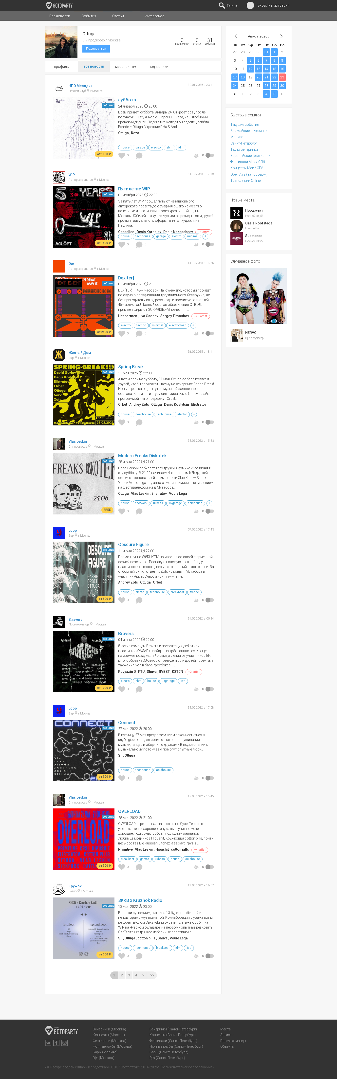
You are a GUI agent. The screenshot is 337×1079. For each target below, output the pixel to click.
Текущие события (244, 125)
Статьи (118, 16)
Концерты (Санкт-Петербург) (173, 1035)
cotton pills (180, 849)
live (183, 681)
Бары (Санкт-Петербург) (169, 1052)
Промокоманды (233, 1041)
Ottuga (123, 133)
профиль (61, 67)
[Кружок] (59, 893)
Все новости (59, 16)
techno (141, 325)
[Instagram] (64, 1043)
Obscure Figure (133, 544)
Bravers (126, 633)
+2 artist (194, 672)
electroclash (177, 325)
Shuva (152, 672)
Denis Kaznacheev (178, 232)
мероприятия (126, 67)
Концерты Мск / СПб (246, 168)
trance (194, 592)
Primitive (125, 849)
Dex (72, 264)
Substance (253, 236)
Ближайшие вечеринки (248, 131)
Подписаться (96, 48)
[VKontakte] (48, 1043)
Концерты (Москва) (109, 1035)
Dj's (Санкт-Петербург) (167, 1058)
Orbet (122, 404)
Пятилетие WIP (134, 188)
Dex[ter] (126, 277)
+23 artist (200, 316)
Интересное (154, 16)
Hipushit (162, 849)
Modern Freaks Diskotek (142, 455)
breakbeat (177, 592)
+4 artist (200, 849)
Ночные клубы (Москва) (112, 1046)
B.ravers (75, 619)
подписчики (158, 67)
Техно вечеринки (244, 149)
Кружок (75, 886)
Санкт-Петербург (243, 143)
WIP (72, 175)
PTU (141, 672)
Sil (120, 755)
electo (139, 592)
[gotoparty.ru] (59, 5)
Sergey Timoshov (174, 316)
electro (176, 236)
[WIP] (59, 181)
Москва (236, 137)
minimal (192, 236)
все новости (93, 66)
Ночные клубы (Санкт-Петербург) (176, 1046)
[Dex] (59, 270)
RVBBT (164, 672)
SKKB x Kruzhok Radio (140, 900)
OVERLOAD (129, 811)
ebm (169, 147)
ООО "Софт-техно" (125, 1067)
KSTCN (177, 672)
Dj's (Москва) (103, 1058)
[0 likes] (122, 155)
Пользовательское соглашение (186, 1067)
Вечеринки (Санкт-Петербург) (173, 1029)
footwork (141, 503)
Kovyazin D (127, 672)
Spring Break (131, 366)
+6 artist (203, 232)
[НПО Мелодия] (59, 92)
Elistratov (198, 404)
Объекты (227, 1046)
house (125, 147)
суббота (127, 99)
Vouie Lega (178, 493)
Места (225, 1029)
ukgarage (175, 503)
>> (152, 975)
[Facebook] (56, 1043)
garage (140, 147)
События (89, 16)
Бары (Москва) (105, 1052)
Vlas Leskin (78, 441)
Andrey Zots (139, 404)
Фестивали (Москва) (109, 1041)
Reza (135, 133)
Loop (73, 530)
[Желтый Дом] (59, 359)
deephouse (143, 414)
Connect (126, 722)
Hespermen (127, 316)
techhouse (142, 236)
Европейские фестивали (250, 156)
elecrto (156, 147)
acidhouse (195, 503)
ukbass (158, 503)
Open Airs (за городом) (248, 174)
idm (181, 147)
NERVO (251, 333)
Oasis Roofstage (258, 223)
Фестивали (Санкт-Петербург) (173, 1041)
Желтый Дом (80, 352)
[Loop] (59, 537)
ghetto (144, 859)
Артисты (227, 1035)
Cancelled (126, 232)
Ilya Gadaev (148, 316)
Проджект (254, 210)
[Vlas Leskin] (59, 448)
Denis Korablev (149, 232)
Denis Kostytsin (176, 404)
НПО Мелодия (81, 86)
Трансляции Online (245, 181)
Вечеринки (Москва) (109, 1029)
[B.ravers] (59, 626)
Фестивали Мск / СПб (247, 162)
